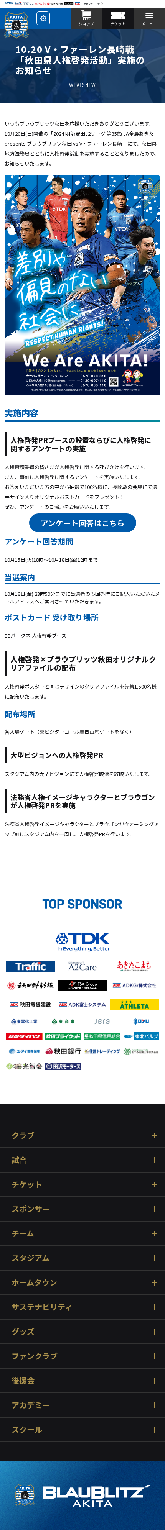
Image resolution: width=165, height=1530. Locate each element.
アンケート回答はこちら (83, 522)
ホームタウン (34, 1282)
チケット (27, 1184)
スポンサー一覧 (92, 4)
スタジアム (31, 1257)
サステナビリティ (42, 1306)
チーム (23, 1233)
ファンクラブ (35, 1355)
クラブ (23, 1135)
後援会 (23, 1380)
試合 (19, 1159)
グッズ (23, 1331)
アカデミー (31, 1404)
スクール (27, 1429)
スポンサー (31, 1208)
